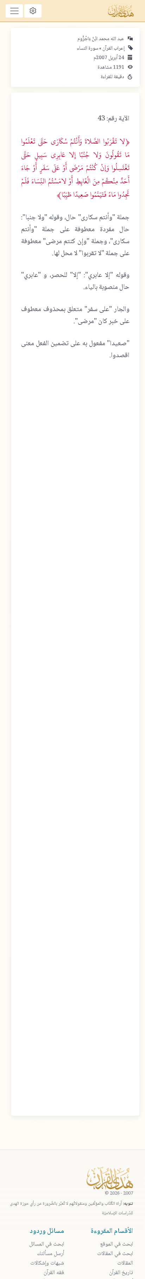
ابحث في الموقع (116, 1244)
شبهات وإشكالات (47, 1263)
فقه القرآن (54, 1273)
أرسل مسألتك (50, 1254)
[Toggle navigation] (14, 11)
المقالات (125, 1263)
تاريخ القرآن (121, 1273)
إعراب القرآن (113, 48)
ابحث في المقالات (115, 1254)
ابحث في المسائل (46, 1244)
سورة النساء (87, 48)
